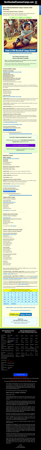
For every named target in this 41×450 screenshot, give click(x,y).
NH (33, 297)
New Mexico (18, 348)
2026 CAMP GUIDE (22, 284)
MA (5, 297)
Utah (31, 353)
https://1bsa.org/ (6, 217)
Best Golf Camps (4, 360)
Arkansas (31, 335)
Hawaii (17, 340)
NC (12, 299)
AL (5, 292)
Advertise (28, 17)
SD (5, 301)
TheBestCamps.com (20, 446)
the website (13, 225)
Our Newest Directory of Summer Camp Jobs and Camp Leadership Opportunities (20, 381)
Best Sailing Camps (11, 365)
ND (15, 299)
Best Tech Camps (10, 353)
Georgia (36, 338)
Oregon (22, 350)
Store (13, 17)
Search (20, 17)
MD (36, 294)
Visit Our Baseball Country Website (11, 158)
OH (19, 299)
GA (36, 292)
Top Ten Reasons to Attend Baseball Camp (20, 310)
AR (15, 292)
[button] (20, 130)
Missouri (36, 344)
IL (11, 294)
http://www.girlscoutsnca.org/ (9, 234)
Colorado (17, 338)
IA (18, 294)
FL (32, 292)
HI (4, 294)
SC (36, 299)
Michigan (22, 344)
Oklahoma (17, 350)
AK (8, 292)
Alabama (17, 335)
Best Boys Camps (4, 348)
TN (8, 301)
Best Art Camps (3, 340)
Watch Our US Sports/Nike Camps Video (12, 96)
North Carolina (27, 348)
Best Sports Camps (11, 348)
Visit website (6, 210)
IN (15, 294)
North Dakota (32, 348)
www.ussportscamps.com (11, 122)
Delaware (26, 338)
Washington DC (18, 356)
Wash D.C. (6, 303)
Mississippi (32, 344)
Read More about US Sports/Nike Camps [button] (13, 124)
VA (22, 301)
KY (25, 294)
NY (8, 299)
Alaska (22, 335)
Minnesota (27, 344)
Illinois (26, 340)
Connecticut (23, 338)
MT (22, 297)
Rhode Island (32, 350)
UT (15, 301)
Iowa (36, 340)
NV (29, 297)
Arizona (26, 335)
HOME (7, 307)
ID (8, 294)
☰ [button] (36, 2)
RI (32, 299)
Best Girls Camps (4, 358)
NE (25, 297)
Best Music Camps (4, 369)
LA (29, 294)
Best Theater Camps (11, 356)
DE (29, 292)
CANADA (13, 303)
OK (22, 299)
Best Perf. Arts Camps (11, 338)
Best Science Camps (11, 340)
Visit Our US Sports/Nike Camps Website (12, 72)
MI (8, 297)
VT (18, 301)
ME (33, 294)
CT (25, 292)
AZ (11, 292)
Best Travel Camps (4, 357)
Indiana (31, 340)
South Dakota (18, 353)
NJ (36, 297)
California (36, 335)
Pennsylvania (27, 350)
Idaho (22, 340)
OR (26, 299)
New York (22, 348)
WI (32, 301)
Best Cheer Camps (4, 350)
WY (36, 301)
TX (11, 301)
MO (19, 297)
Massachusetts (18, 344)
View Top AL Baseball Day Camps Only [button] (20, 145)
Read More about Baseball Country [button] (12, 185)
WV (29, 301)
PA (29, 299)
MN (12, 297)
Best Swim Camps (10, 350)
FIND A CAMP (23, 307)
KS (22, 294)
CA (19, 292)
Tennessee (22, 353)
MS (15, 297)
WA (26, 301)
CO (22, 292)
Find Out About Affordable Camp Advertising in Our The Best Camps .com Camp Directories (20, 378)
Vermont (36, 353)
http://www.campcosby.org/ (9, 202)
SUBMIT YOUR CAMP (8, 273)
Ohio (36, 348)
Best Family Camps (4, 356)
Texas (26, 353)
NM (5, 299)
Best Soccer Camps (11, 344)
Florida (31, 338)
